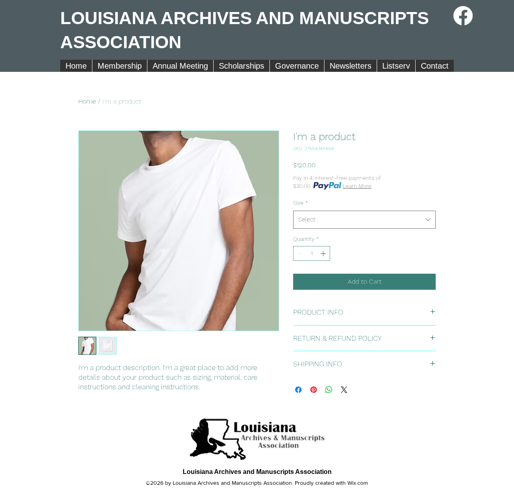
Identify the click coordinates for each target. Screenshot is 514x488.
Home (87, 101)
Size (300, 202)
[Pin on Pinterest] (313, 389)
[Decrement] (299, 253)
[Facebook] (463, 15)
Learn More (357, 186)
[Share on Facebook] (298, 389)
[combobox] (364, 219)
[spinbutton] (311, 253)
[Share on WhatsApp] (329, 389)
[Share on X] (344, 389)
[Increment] (324, 253)
